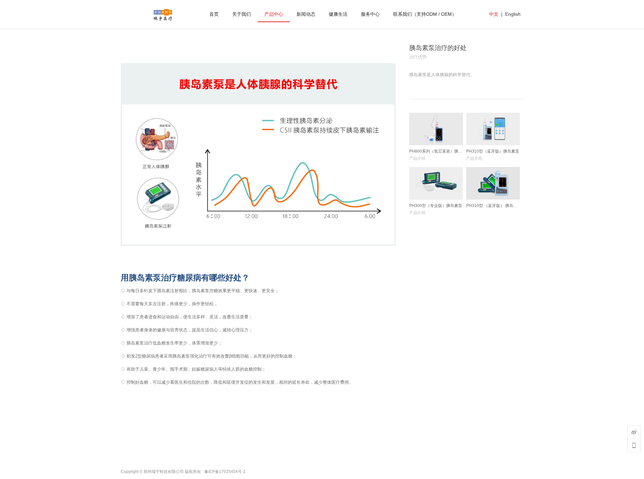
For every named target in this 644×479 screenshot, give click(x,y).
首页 (214, 14)
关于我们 (241, 14)
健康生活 (338, 14)
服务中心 (370, 14)
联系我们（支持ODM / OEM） (425, 14)
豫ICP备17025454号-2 (225, 471)
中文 (493, 14)
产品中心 (273, 14)
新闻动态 (306, 14)
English (513, 14)
